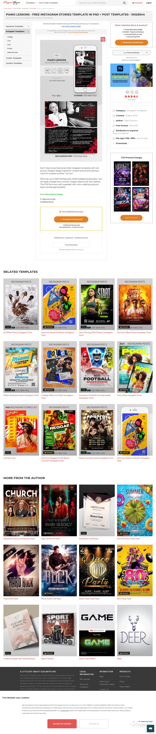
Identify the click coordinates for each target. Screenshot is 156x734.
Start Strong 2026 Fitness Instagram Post (96, 333)
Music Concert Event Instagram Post (96, 458)
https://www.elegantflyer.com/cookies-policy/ (84, 710)
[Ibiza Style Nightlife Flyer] (122, 199)
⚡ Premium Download (71, 219)
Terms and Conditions (84, 685)
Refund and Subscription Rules (107, 683)
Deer (119, 659)
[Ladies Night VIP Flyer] (140, 199)
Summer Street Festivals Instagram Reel (133, 459)
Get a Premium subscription (78, 32)
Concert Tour (9, 458)
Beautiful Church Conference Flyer (19, 539)
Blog (101, 676)
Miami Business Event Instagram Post (21, 395)
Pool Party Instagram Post (129, 395)
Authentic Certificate (88, 539)
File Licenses (85, 679)
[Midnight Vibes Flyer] (122, 173)
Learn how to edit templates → (131, 60)
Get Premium (131, 218)
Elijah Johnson (130, 121)
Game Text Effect (87, 659)
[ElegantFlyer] (11, 3)
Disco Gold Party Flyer (89, 599)
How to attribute (120, 133)
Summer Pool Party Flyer (128, 539)
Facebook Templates (14, 26)
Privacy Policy (41, 713)
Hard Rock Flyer (10, 599)
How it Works (125, 676)
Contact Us (104, 689)
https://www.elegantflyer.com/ (72, 705)
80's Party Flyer (124, 599)
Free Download (71, 245)
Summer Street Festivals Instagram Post (57, 333)
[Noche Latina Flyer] (140, 173)
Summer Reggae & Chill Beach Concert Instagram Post (55, 459)
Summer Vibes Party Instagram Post (134, 332)
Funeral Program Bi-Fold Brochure (19, 659)
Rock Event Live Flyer (51, 599)
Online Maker (125, 687)
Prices (122, 682)
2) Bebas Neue (47, 202)
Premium (139, 3)
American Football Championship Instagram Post (94, 396)
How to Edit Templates (48, 3)
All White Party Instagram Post (17, 332)
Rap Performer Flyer (50, 539)
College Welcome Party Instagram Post (57, 396)
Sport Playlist (47, 659)
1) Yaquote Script (48, 199)
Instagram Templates (15, 31)
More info (133, 126)
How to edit (142, 138)
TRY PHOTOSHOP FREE (71, 26)
